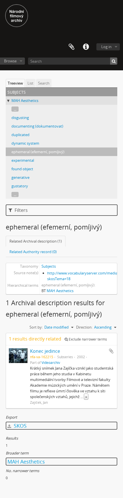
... (15, 109)
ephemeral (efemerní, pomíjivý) (37, 151)
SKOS (19, 425)
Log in (106, 46)
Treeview (15, 83)
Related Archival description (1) (35, 241)
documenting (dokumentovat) (37, 126)
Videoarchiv (50, 362)
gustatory (19, 185)
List (30, 83)
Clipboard (71, 47)
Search (43, 83)
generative (20, 177)
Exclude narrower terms (87, 339)
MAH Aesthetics (24, 100)
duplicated (20, 134)
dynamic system (25, 143)
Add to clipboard (111, 351)
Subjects (48, 266)
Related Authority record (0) (33, 251)
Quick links (86, 47)
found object (22, 168)
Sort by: (36, 327)
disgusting (20, 117)
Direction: (84, 327)
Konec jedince (45, 351)
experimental (22, 160)
